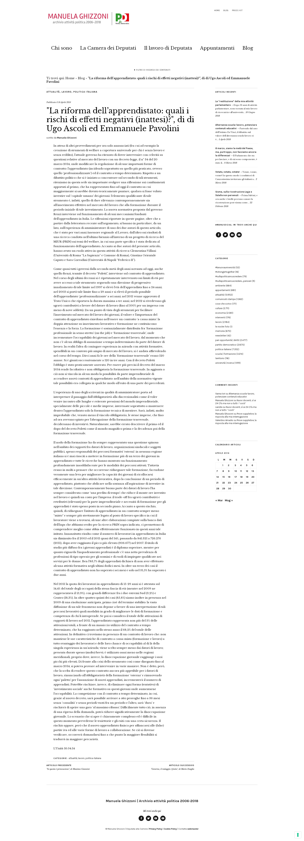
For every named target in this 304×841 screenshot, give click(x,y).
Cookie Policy (170, 829)
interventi (220, 317)
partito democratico (225, 344)
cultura (218, 308)
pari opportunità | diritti (227, 340)
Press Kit (237, 10)
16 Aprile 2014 (64, 102)
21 (217, 482)
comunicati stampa (225, 299)
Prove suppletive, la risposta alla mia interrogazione (235, 415)
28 (217, 488)
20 (253, 477)
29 (223, 488)
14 (217, 477)
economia (220, 313)
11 (241, 471)
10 (236, 471)
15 (223, 477)
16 (229, 477)
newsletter (220, 335)
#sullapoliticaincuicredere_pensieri (233, 281)
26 (247, 482)
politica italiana (85, 91)
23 (229, 482)
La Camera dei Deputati (108, 48)
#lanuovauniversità (225, 267)
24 (236, 482)
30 (229, 488)
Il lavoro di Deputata (168, 48)
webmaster (192, 829)
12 (247, 471)
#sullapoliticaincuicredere (228, 276)
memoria (220, 331)
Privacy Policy (155, 829)
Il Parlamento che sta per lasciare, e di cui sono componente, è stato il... (236, 155)
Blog (226, 10)
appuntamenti (222, 290)
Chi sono (61, 48)
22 (223, 482)
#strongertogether (225, 272)
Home (217, 10)
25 (241, 482)
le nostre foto (222, 326)
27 (253, 482)
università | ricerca (224, 363)
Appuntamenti (217, 48)
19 (247, 477)
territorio (219, 358)
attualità (53, 91)
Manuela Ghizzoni (67, 137)
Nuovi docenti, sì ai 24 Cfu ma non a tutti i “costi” (235, 402)
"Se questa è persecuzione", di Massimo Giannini (68, 767)
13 (253, 471)
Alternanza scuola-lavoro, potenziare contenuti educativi (235, 395)
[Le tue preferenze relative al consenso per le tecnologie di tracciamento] (297, 834)
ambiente (220, 285)
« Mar (219, 500)
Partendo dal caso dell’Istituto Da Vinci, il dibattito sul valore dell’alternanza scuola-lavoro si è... (236, 132)
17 (236, 477)
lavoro (67, 91)
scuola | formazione (225, 354)
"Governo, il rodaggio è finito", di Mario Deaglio (172, 767)
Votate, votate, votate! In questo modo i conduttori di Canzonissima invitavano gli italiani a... (236, 175)
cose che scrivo (223, 303)
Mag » (229, 500)
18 (241, 477)
